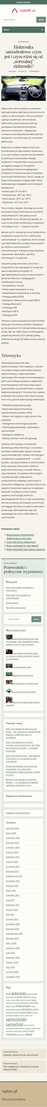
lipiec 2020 (11, 943)
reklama (16, 1015)
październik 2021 (14, 876)
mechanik (9, 1003)
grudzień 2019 (13, 976)
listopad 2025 (12, 842)
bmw (26, 996)
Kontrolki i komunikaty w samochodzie (18, 596)
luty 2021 (10, 914)
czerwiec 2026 (13, 837)
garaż (22, 1000)
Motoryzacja (23, 42)
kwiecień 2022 (13, 857)
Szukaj (41, 20)
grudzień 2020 (13, 924)
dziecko (8, 1000)
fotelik (17, 1000)
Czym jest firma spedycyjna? (21, 542)
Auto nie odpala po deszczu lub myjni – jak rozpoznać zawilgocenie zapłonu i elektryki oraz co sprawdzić (23, 733)
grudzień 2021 (13, 866)
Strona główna (23, 2)
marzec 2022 (12, 861)
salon (31, 1015)
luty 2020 (10, 967)
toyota (31, 1031)
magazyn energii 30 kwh (18, 812)
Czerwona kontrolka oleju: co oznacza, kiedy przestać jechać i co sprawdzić (23, 656)
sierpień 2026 (12, 828)
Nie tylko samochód (15, 607)
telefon (25, 1031)
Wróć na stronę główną (13, 1099)
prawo (28, 1012)
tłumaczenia (21, 1034)
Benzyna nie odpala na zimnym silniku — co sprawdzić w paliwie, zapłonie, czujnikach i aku (22, 782)
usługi (28, 1034)
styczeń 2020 (12, 971)
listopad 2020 (12, 928)
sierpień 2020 (12, 938)
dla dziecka (32, 997)
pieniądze (26, 1009)
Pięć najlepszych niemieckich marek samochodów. (21, 1067)
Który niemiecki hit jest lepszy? (23, 545)
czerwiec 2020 (13, 948)
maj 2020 (10, 952)
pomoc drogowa (12, 1012)
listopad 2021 (12, 871)
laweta (33, 1000)
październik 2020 (14, 933)
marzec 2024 (12, 852)
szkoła (34, 1028)
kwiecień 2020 (13, 957)
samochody (16, 1019)
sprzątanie (28, 1028)
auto (22, 993)
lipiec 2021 (11, 890)
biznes (20, 996)
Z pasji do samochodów (24, 691)
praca (22, 1012)
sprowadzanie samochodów (15, 1028)
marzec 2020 (12, 962)
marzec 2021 (12, 909)
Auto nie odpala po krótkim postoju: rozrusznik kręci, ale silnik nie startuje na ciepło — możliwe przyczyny (23, 746)
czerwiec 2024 (13, 847)
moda (13, 1006)
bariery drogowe (32, 994)
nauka (18, 1009)
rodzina (22, 1015)
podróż (35, 1009)
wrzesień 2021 (13, 881)
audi (8, 993)
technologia (18, 1031)
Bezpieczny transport (22, 675)
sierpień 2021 (12, 885)
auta (15, 993)
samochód (14, 1024)
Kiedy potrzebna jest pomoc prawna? (26, 549)
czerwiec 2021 (13, 895)
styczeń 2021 (12, 919)
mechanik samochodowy (21, 1003)
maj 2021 (10, 900)
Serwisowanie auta (21, 667)
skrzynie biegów (29, 1025)
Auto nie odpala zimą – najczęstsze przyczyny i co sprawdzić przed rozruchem (23, 758)
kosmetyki (27, 1000)
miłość (8, 1006)
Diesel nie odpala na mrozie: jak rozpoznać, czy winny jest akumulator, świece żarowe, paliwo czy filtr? (23, 770)
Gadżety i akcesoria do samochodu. (21, 1053)
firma (13, 1000)
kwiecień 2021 (13, 904)
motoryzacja (23, 1006)
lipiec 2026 (11, 833)
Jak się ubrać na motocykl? (25, 683)
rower (27, 1015)
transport (11, 1034)
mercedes (34, 1002)
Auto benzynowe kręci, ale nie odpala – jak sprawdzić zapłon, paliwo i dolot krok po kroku (22, 641)
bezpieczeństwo (11, 997)
